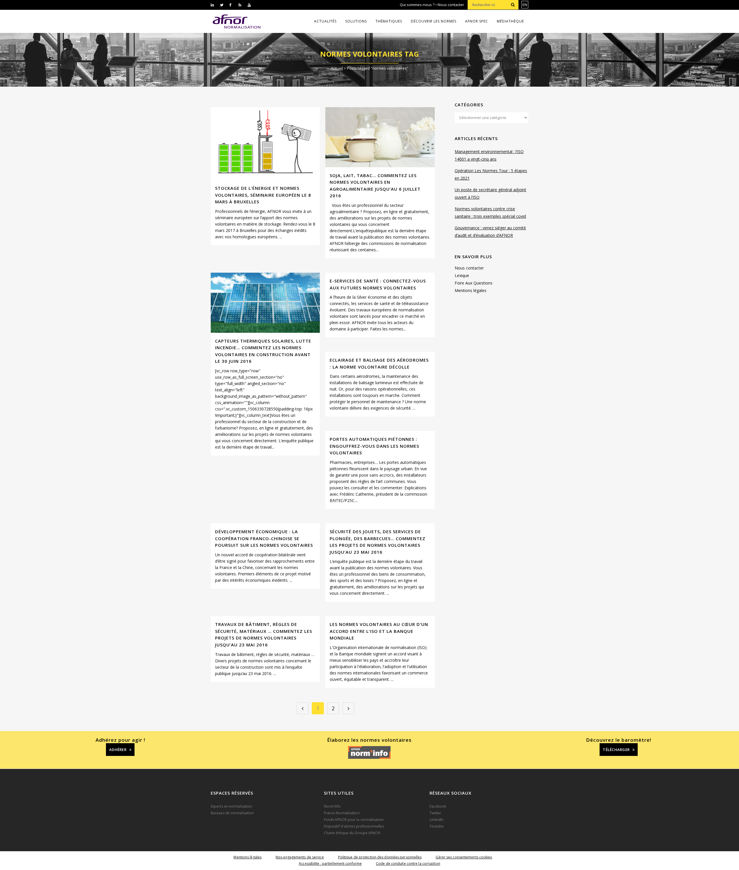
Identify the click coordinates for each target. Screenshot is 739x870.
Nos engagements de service (300, 857)
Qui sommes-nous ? (417, 4)
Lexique (462, 275)
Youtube (437, 826)
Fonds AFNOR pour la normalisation (354, 819)
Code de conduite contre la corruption (408, 863)
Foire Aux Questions (473, 283)
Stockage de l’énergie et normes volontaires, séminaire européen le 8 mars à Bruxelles (263, 195)
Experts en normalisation (231, 806)
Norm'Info (332, 806)
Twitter (435, 812)
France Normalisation (342, 812)
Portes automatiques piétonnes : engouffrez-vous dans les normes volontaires (374, 446)
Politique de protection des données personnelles (380, 857)
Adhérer (117, 749)
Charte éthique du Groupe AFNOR (352, 832)
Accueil (337, 68)
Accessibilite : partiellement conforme (330, 863)
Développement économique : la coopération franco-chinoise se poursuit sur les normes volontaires (264, 538)
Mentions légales (470, 290)
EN (524, 4)
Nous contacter (451, 4)
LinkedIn (436, 819)
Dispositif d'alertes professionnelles (354, 826)
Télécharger (616, 749)
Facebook (438, 806)
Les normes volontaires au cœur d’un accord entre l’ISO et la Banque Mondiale (379, 631)
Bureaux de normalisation (232, 812)
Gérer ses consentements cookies (464, 857)
